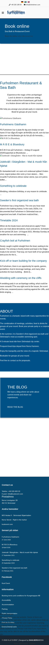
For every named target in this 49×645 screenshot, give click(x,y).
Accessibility (6, 600)
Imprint (32, 644)
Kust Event (6, 583)
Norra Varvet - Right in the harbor (14, 520)
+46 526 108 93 (16, 5)
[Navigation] (3, 13)
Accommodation (8, 604)
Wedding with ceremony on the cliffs (20, 277)
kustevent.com (7, 524)
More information (21, 644)
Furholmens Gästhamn (13, 124)
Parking (4, 609)
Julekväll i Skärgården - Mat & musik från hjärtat (20, 553)
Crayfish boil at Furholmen (15, 240)
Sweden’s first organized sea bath (19, 200)
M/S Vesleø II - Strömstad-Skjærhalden (16, 515)
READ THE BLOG (15, 407)
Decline (10, 640)
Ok (3, 640)
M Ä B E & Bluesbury (12, 144)
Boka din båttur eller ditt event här (19, 36)
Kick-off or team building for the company (23, 260)
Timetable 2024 (9, 220)
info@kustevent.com (15, 494)
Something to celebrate (13, 185)
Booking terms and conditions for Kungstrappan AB (21, 596)
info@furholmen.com (33, 5)
